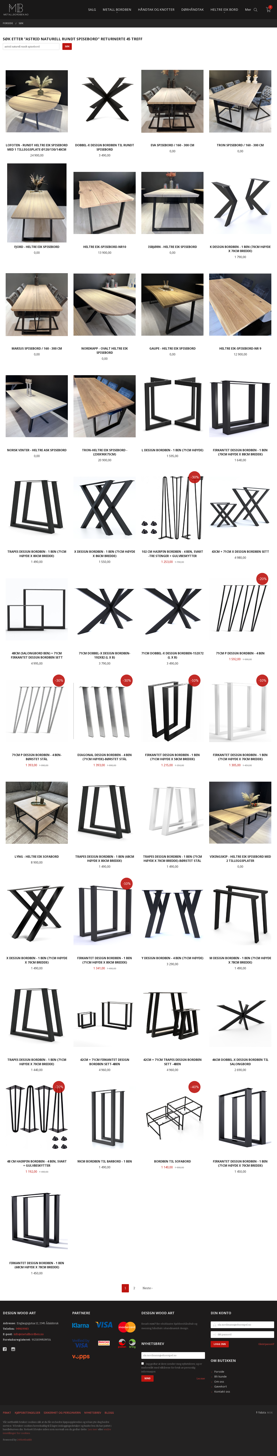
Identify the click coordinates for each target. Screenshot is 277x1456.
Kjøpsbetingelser (27, 1412)
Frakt (7, 1412)
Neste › (147, 1288)
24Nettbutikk (24, 1439)
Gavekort (220, 1386)
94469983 (22, 1328)
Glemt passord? (266, 1344)
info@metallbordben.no (29, 1334)
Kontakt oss (222, 1391)
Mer (248, 9)
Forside (219, 1371)
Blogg (109, 1412)
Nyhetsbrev (92, 1412)
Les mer (201, 1378)
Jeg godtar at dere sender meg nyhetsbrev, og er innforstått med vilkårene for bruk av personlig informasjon (171, 1367)
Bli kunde (220, 1376)
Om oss (219, 1381)
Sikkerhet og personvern (62, 1412)
